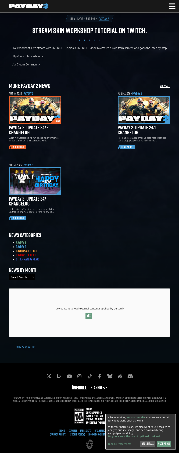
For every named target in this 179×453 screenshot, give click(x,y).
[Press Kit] (85, 431)
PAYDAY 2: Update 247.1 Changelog (137, 130)
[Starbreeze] (101, 431)
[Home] (62, 431)
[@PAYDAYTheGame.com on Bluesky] (109, 376)
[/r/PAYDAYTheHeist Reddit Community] (120, 376)
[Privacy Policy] (58, 434)
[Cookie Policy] (77, 434)
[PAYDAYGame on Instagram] (79, 376)
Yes (89, 315)
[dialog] (141, 431)
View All (165, 86)
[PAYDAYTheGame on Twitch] (59, 376)
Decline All (147, 443)
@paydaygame (25, 346)
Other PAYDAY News (27, 259)
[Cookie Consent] (97, 434)
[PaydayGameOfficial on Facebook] (99, 376)
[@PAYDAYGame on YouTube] (69, 376)
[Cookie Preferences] (120, 443)
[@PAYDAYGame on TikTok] (89, 376)
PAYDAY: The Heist (26, 255)
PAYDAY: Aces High (26, 250)
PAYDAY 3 (21, 242)
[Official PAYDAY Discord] (130, 376)
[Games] (73, 431)
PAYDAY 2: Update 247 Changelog (27, 201)
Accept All (164, 443)
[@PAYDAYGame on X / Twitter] (49, 376)
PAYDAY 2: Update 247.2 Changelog (29, 130)
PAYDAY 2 (104, 18)
